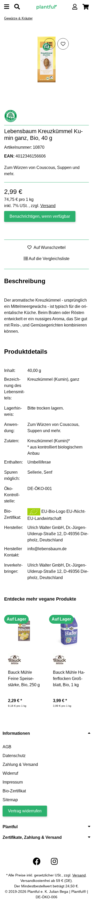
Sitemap (10, 800)
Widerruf (10, 773)
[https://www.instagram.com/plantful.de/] (54, 861)
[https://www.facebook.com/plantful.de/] (37, 861)
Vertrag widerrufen (25, 811)
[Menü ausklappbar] (6, 7)
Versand (48, 205)
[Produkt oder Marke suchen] (17, 7)
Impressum (13, 782)
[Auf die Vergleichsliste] (49, 44)
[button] (74, 7)
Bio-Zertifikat (14, 791)
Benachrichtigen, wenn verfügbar (40, 216)
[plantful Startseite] (46, 6)
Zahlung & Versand (20, 764)
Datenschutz (14, 755)
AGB (7, 747)
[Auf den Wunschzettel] (63, 44)
